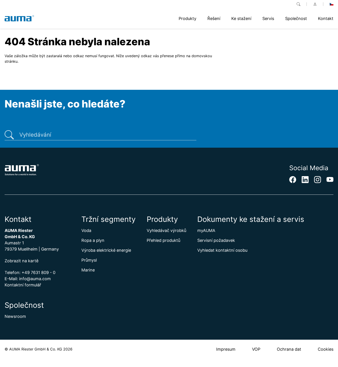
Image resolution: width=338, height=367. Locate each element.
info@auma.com (35, 278)
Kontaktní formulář (23, 284)
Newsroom (15, 316)
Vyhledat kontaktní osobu (222, 250)
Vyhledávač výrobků (166, 230)
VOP (256, 349)
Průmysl (89, 260)
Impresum (225, 349)
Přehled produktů (163, 240)
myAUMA (206, 230)
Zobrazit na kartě (21, 260)
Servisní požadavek (216, 240)
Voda (86, 230)
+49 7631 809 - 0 (38, 272)
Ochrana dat (289, 349)
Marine (88, 270)
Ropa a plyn (92, 240)
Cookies (325, 349)
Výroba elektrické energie (106, 250)
